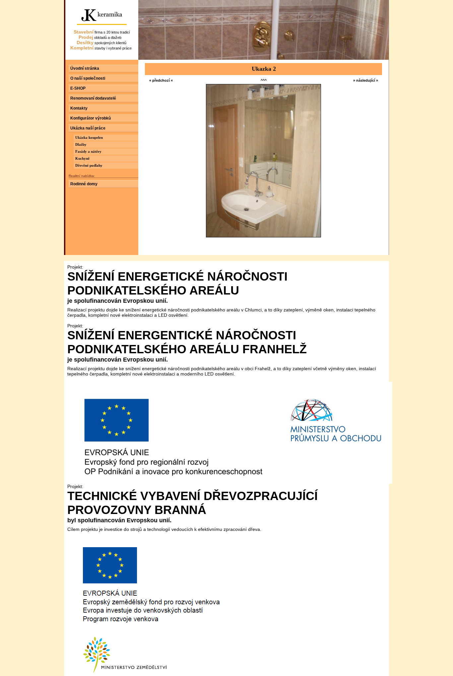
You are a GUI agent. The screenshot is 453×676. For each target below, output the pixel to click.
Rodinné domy (83, 184)
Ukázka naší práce (87, 128)
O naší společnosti (87, 78)
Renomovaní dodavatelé (93, 98)
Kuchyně (82, 158)
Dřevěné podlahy (88, 165)
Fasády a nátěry (88, 151)
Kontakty (79, 108)
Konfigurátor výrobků (90, 118)
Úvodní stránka (84, 68)
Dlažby (81, 144)
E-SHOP (78, 88)
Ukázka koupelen (89, 137)
